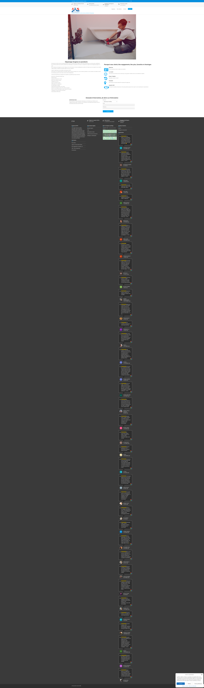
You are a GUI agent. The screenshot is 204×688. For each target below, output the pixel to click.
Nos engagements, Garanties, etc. (77, 117)
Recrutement (74, 121)
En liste (119, 99)
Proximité (111, 52)
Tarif (88, 101)
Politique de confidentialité (91, 107)
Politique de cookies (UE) (122, 101)
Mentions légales (90, 99)
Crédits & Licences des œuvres (92, 105)
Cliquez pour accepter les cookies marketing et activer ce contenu (109, 106)
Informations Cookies (91, 103)
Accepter (180, 683)
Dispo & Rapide (112, 47)
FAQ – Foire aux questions (76, 119)
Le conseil (111, 43)
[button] (201, 674)
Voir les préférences (198, 683)
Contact (124, 9)
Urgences (113, 9)
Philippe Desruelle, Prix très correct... (81, 1)
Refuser (189, 683)
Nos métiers (119, 9)
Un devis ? (130, 8)
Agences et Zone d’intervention (77, 116)
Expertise (111, 39)
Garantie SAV (111, 56)
